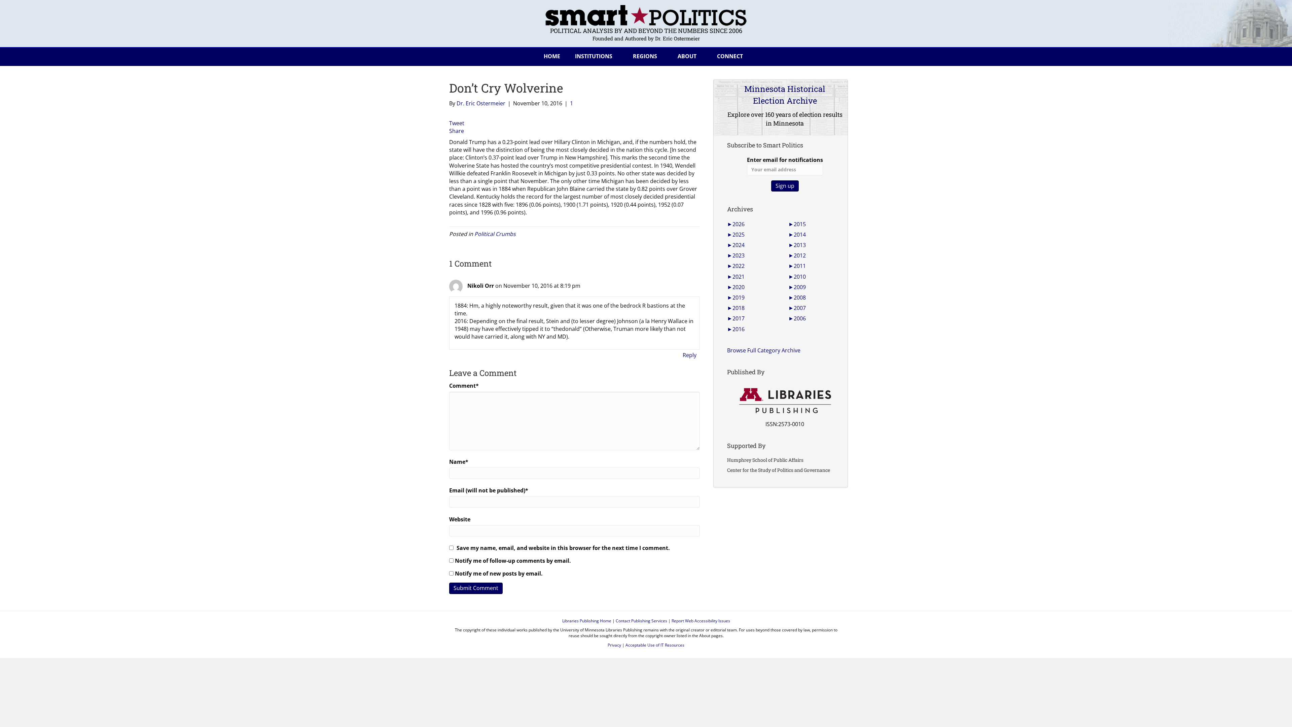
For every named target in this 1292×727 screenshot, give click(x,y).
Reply (689, 355)
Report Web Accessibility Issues (701, 621)
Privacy (614, 645)
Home (552, 56)
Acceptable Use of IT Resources (654, 645)
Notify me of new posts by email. (499, 573)
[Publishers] (784, 401)
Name (458, 461)
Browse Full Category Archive (763, 350)
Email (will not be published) (488, 490)
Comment (464, 385)
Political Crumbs (495, 234)
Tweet (456, 123)
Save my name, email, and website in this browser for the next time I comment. (563, 548)
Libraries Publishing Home (586, 621)
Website (459, 519)
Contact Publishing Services (641, 621)
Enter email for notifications (785, 160)
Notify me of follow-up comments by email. (513, 560)
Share (456, 131)
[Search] (837, 55)
